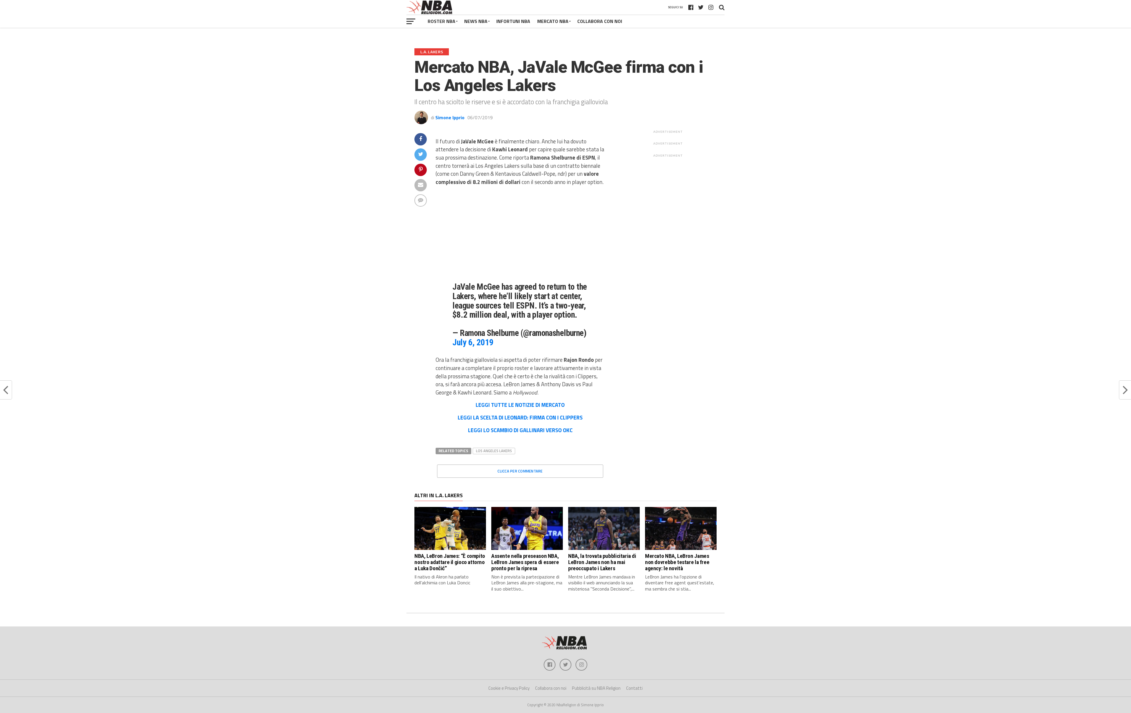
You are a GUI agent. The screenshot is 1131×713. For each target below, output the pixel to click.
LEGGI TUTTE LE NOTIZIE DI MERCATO (520, 405)
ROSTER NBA (441, 21)
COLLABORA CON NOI (599, 21)
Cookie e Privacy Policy (509, 688)
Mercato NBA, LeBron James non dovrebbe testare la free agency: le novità (677, 562)
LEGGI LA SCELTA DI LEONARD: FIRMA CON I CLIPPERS (520, 417)
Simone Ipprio (449, 117)
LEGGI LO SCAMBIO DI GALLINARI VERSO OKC (520, 430)
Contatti (634, 688)
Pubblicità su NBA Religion (596, 688)
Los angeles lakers (494, 451)
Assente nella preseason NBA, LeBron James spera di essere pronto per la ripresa (525, 562)
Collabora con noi (550, 688)
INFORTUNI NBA (513, 21)
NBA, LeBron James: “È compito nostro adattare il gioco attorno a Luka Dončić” (449, 562)
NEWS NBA (475, 21)
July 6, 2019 (472, 342)
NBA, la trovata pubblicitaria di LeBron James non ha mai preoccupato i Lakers (602, 562)
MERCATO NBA (552, 21)
